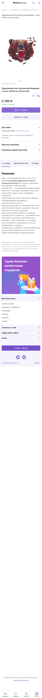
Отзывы (35, 163)
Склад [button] (4, 338)
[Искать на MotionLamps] (39, 3)
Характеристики (21, 163)
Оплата (4, 321)
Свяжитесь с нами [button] (9, 327)
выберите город (22, 131)
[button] (33, 3)
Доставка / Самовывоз (11, 307)
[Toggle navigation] (8, 3)
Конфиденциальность (10, 363)
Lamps (19, 3)
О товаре (6, 163)
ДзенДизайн (24, 680)
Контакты (5, 318)
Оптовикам (6, 311)
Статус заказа (21, 348)
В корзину (23, 110)
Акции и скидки (8, 304)
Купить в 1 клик (21, 117)
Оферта (37, 363)
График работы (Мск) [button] (10, 333)
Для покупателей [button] (8, 298)
